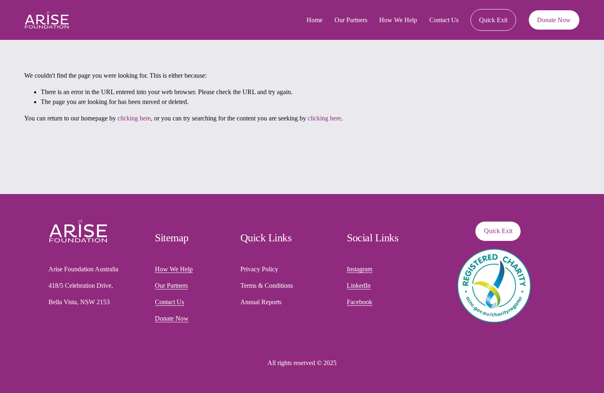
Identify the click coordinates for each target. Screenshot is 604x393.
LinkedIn (359, 285)
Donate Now (554, 19)
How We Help (398, 19)
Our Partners (350, 19)
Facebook (359, 301)
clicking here (134, 118)
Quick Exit (493, 19)
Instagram (359, 269)
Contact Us (444, 19)
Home (315, 19)
